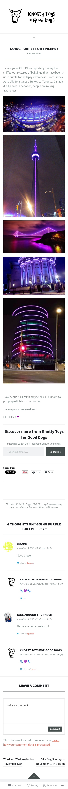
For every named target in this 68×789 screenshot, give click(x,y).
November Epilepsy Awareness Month (27, 507)
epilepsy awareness (53, 504)
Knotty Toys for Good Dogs (41, 579)
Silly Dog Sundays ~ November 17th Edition (50, 761)
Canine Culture (34, 53)
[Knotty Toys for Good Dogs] (34, 16)
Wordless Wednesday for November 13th (18, 761)
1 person (30, 563)
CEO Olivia (38, 504)
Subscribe (55, 451)
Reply (49, 548)
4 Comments (52, 507)
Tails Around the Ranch (34, 615)
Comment (55, 729)
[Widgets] (34, 776)
